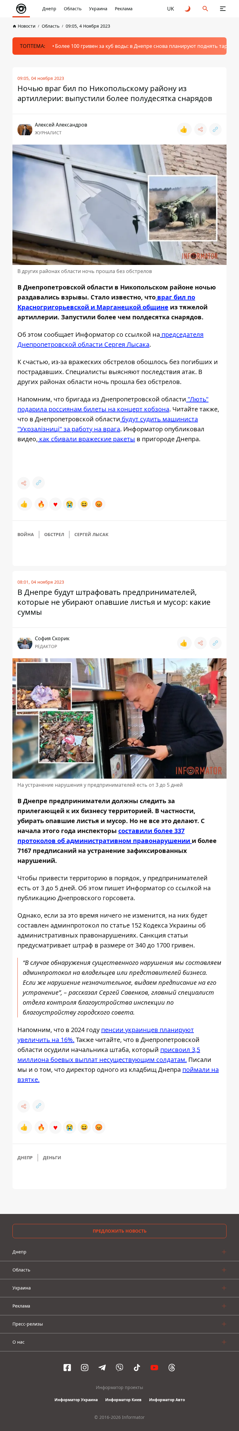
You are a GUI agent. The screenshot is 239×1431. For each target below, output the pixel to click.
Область (73, 9)
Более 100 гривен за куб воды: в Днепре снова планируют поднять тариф (144, 46)
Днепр (49, 9)
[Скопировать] (215, 129)
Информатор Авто (167, 1399)
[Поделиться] (200, 129)
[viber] (119, 1367)
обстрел (54, 534)
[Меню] (223, 8)
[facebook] (67, 1367)
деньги (52, 1157)
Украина (98, 9)
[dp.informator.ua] (21, 8)
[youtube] (154, 1367)
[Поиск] (205, 8)
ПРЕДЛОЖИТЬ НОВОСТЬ (120, 1231)
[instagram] (84, 1367)
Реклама (124, 9)
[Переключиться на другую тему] (188, 8)
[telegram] (102, 1367)
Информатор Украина (76, 1399)
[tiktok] (137, 1367)
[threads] (172, 1367)
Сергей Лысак (91, 534)
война (25, 534)
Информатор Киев (123, 1399)
